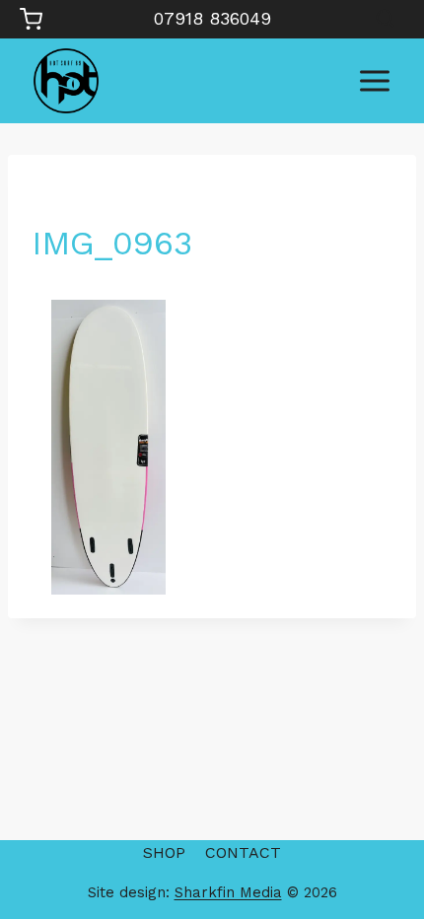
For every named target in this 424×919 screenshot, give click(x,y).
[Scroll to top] (375, 840)
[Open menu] (374, 80)
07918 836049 (212, 18)
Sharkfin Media (228, 892)
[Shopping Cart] (31, 19)
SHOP (164, 852)
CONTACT (243, 852)
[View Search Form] (385, 19)
